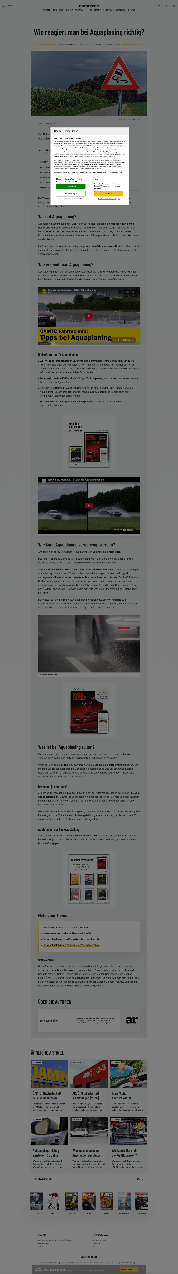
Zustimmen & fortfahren (70, 186)
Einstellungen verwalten (70, 193)
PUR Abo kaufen (108, 193)
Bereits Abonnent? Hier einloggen (109, 199)
